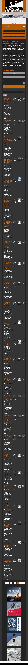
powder (7, 344)
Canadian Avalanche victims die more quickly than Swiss (8, 101)
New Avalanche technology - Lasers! (7, 543)
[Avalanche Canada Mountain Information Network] (14, 654)
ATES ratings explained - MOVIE (7, 303)
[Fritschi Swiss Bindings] (14, 609)
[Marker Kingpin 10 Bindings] (14, 639)
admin (7, 125)
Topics (5, 86)
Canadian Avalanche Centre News (7, 523)
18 (24, 582)
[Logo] (14, 6)
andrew (7, 247)
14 (15, 582)
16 (19, 582)
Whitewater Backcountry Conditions (7, 417)
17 (22, 582)
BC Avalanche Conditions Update (7, 322)
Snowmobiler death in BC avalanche (7, 283)
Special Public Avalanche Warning (7, 359)
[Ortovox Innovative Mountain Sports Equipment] (14, 594)
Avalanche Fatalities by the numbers (8, 455)
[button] (14, 19)
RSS (14, 73)
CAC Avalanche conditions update (7, 122)
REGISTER (14, 23)
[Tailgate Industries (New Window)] (14, 16)
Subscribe (14, 76)
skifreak (7, 105)
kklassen (8, 268)
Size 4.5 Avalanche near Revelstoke (7, 379)
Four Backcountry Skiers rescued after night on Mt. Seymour (8, 139)
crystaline (25, 177)
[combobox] (23, 92)
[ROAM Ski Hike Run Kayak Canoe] (14, 624)
